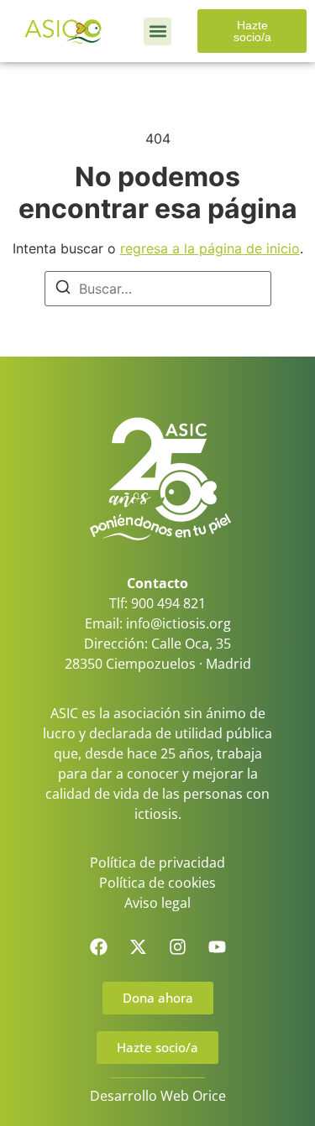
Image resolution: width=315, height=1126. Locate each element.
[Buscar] (63, 289)
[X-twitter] (137, 947)
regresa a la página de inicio (210, 248)
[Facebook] (98, 947)
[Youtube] (216, 947)
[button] (157, 31)
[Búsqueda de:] (158, 288)
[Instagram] (177, 947)
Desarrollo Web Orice (158, 1096)
